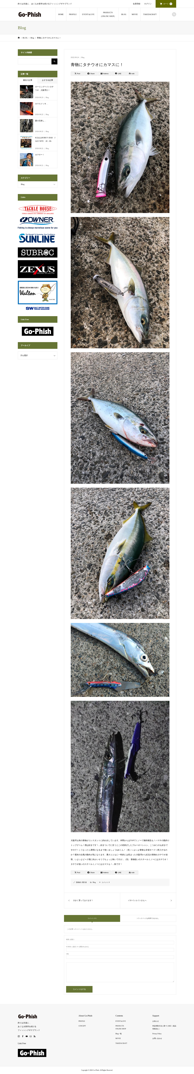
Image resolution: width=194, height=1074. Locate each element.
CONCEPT (82, 1026)
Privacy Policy (157, 1034)
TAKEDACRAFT (150, 14)
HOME (61, 14)
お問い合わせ (157, 1038)
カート (167, 4)
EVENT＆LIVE (88, 14)
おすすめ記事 (47, 80)
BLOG (123, 14)
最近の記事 (27, 80)
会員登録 (136, 4)
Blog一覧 (118, 1034)
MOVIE (135, 14)
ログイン (148, 4)
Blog (82, 57)
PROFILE (73, 14)
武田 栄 (84, 882)
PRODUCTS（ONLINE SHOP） (108, 14)
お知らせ (155, 1021)
